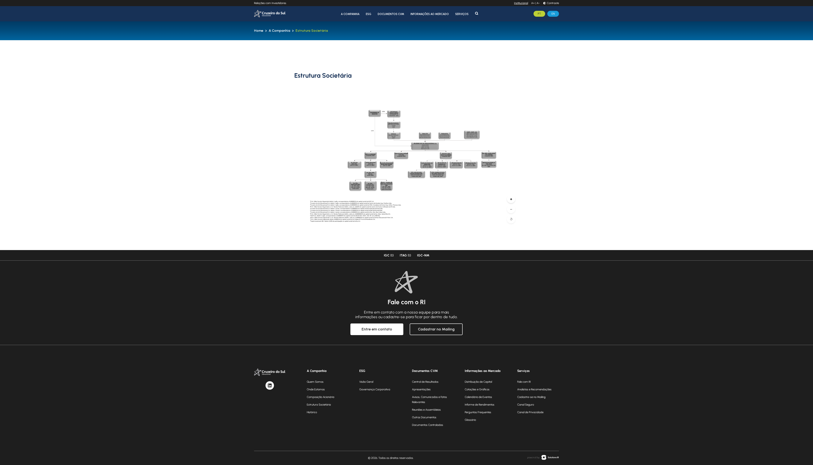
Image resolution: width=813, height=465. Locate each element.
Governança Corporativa (374, 389)
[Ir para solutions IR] (543, 458)
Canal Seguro (525, 404)
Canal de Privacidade (530, 412)
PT (539, 13)
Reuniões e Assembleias (426, 409)
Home (258, 31)
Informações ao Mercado (430, 14)
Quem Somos (315, 382)
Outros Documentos (424, 417)
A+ (533, 3)
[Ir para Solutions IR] (543, 457)
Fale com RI (524, 382)
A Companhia (350, 14)
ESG (368, 14)
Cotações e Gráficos (477, 389)
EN (553, 13)
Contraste (553, 3)
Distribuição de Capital (478, 382)
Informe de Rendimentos (479, 404)
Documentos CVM (391, 14)
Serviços (462, 14)
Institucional (521, 3)
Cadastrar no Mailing (436, 329)
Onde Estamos (316, 389)
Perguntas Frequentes (478, 412)
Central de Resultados (425, 382)
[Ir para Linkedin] (269, 385)
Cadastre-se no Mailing (531, 397)
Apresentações (421, 389)
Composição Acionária (320, 397)
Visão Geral (366, 382)
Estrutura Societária (312, 31)
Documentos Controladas (427, 425)
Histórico (312, 412)
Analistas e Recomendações (534, 389)
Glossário (470, 420)
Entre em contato (377, 329)
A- (538, 3)
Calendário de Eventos (478, 397)
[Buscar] (476, 13)
